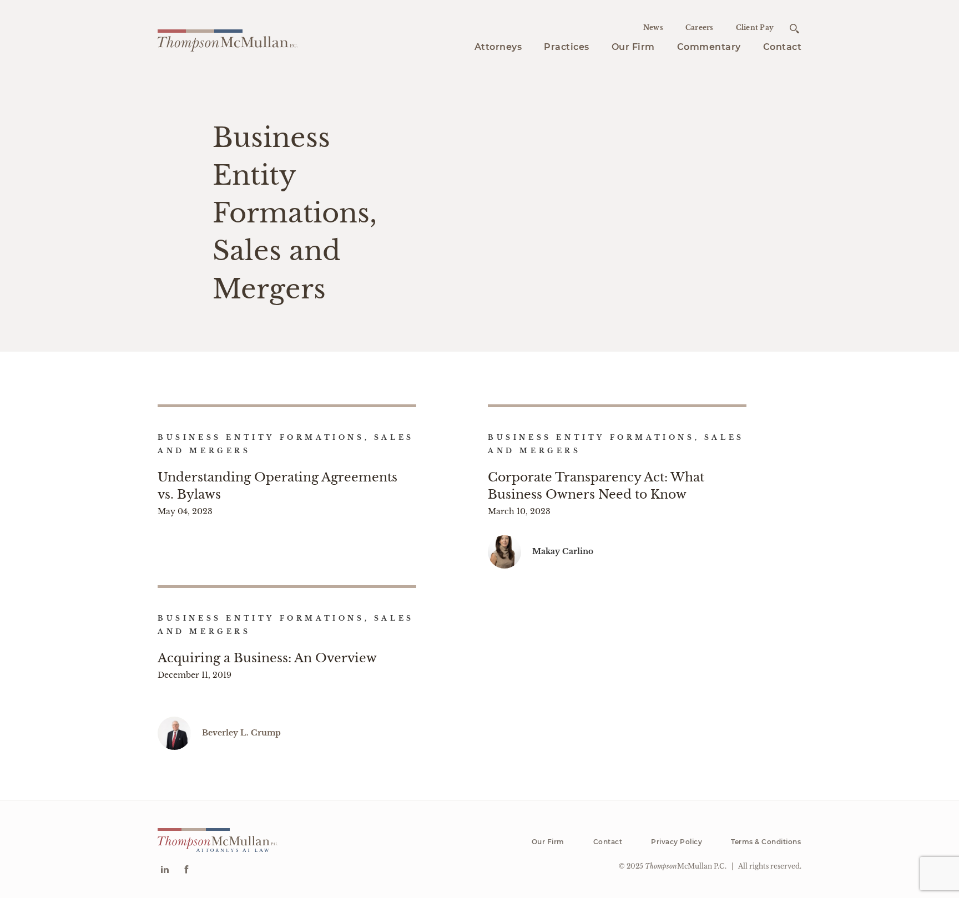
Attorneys (498, 47)
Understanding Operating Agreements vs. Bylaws (277, 486)
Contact (782, 47)
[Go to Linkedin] (164, 870)
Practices (566, 47)
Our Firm (633, 47)
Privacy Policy (676, 842)
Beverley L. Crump (241, 733)
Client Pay (755, 27)
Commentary (709, 47)
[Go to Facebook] (186, 870)
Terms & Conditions (766, 842)
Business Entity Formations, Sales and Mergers (286, 444)
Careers (699, 27)
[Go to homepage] (227, 39)
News (653, 27)
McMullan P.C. (685, 866)
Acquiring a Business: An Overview (267, 658)
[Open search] (794, 28)
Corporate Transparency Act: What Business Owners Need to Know (596, 486)
